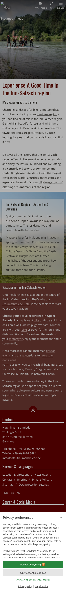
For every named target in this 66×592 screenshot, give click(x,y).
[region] (33, 539)
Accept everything (30, 564)
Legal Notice (41, 586)
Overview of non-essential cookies (33, 579)
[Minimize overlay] (61, 517)
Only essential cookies (33, 572)
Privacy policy (25, 586)
